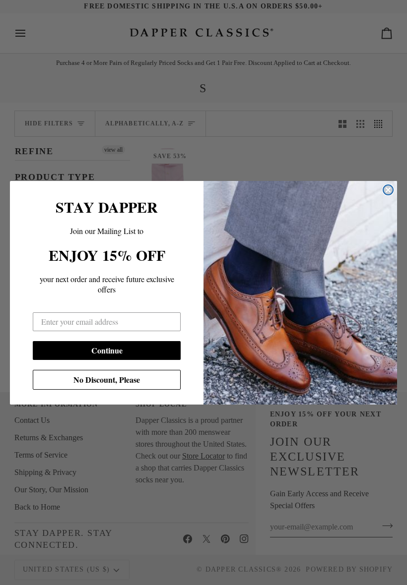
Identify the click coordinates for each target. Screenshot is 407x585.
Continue (107, 350)
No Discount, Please (106, 379)
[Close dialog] (388, 190)
